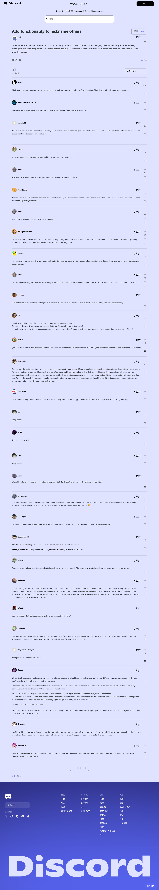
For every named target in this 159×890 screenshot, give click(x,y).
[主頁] (12, 4)
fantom (21, 295)
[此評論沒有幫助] (145, 89)
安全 (102, 803)
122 (145, 60)
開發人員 (104, 823)
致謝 (121, 815)
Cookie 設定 (125, 807)
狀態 (63, 807)
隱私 (121, 803)
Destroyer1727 (23, 516)
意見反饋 (74, 4)
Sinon (20, 169)
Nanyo (20, 253)
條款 (121, 799)
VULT (20, 432)
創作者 (103, 815)
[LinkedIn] (20, 60)
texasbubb (22, 123)
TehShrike (22, 392)
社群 (102, 819)
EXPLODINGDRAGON (27, 102)
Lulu (19, 412)
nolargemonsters (25, 232)
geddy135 (21, 560)
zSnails (21, 608)
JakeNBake (22, 190)
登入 (15, 776)
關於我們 (84, 799)
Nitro (63, 803)
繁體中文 (11, 805)
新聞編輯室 (85, 811)
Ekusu (20, 670)
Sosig (20, 476)
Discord (59, 11)
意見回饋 (104, 811)
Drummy (21, 724)
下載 (63, 799)
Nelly (20, 37)
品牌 (82, 807)
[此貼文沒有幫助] (145, 45)
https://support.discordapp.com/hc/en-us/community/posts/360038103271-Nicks (47, 550)
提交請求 (83, 4)
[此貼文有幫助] (145, 38)
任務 (102, 827)
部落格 (103, 807)
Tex (19, 315)
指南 (121, 811)
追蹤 (136, 31)
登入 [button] (145, 4)
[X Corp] (16, 60)
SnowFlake (22, 496)
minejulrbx (22, 745)
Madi (20, 82)
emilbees (21, 581)
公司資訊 (123, 823)
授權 (121, 819)
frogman (21, 628)
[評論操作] (145, 93)
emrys (20, 340)
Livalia (20, 149)
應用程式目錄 (66, 811)
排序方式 (131, 71)
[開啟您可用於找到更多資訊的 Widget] (151, 886)
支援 (102, 799)
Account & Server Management (89, 11)
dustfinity (22, 361)
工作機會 (84, 803)
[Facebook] (13, 60)
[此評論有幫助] (145, 82)
